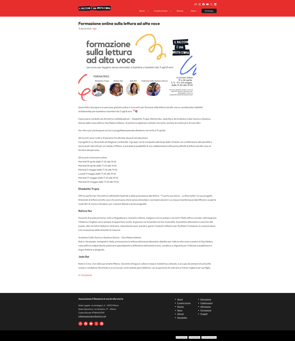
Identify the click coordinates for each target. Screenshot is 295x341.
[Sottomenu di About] (148, 10)
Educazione (205, 299)
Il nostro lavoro (184, 303)
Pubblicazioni (206, 303)
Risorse (180, 306)
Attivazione (205, 306)
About (180, 299)
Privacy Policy (182, 337)
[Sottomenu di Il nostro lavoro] (170, 10)
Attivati (180, 314)
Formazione (86, 275)
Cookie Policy (195, 337)
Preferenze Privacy (210, 337)
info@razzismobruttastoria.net (92, 316)
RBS (94, 28)
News (179, 310)
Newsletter (182, 317)
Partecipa (209, 11)
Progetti (204, 314)
